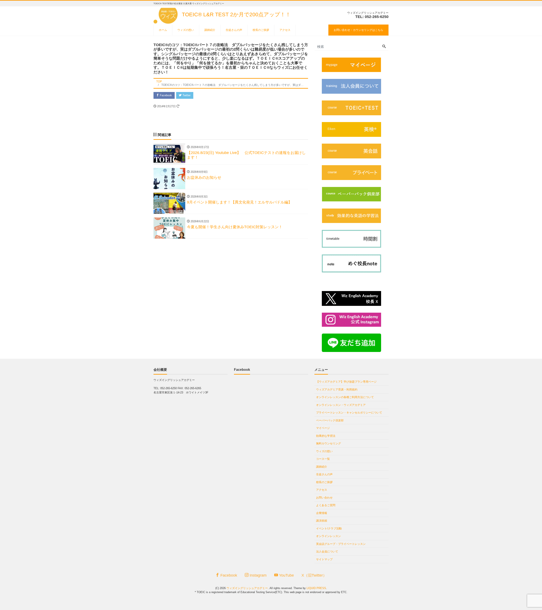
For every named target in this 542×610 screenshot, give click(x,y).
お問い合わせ (324, 497)
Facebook (165, 95)
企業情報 (321, 513)
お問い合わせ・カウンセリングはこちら (358, 30)
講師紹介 (209, 30)
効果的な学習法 (325, 435)
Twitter (186, 95)
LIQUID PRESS (316, 588)
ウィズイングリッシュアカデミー (247, 588)
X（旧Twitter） (314, 575)
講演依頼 (321, 520)
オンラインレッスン (328, 536)
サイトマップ (324, 559)
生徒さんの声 (234, 30)
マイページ (323, 428)
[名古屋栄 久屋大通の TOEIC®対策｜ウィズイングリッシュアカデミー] (166, 14)
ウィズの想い (185, 30)
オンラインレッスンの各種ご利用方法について (345, 397)
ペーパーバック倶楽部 (330, 420)
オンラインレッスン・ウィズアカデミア (341, 405)
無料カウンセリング (328, 443)
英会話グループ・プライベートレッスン (341, 543)
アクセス (284, 30)
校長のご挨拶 (261, 30)
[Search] (384, 47)
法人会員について (327, 551)
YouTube (286, 575)
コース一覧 (323, 458)
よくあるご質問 (325, 505)
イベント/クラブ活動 (329, 528)
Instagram (258, 575)
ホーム (163, 30)
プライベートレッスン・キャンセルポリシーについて (349, 412)
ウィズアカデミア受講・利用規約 (336, 389)
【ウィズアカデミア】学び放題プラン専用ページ (346, 381)
